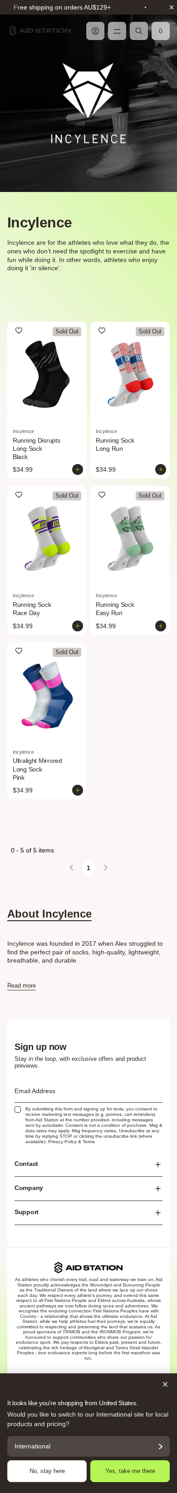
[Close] (88, 1384)
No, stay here (47, 1471)
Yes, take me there (130, 1471)
